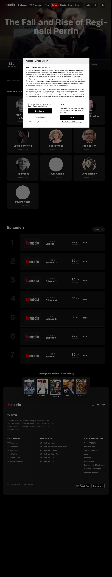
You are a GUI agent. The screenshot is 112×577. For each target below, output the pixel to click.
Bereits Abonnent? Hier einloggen (72, 122)
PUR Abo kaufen (72, 117)
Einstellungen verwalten (40, 117)
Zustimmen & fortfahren (40, 110)
